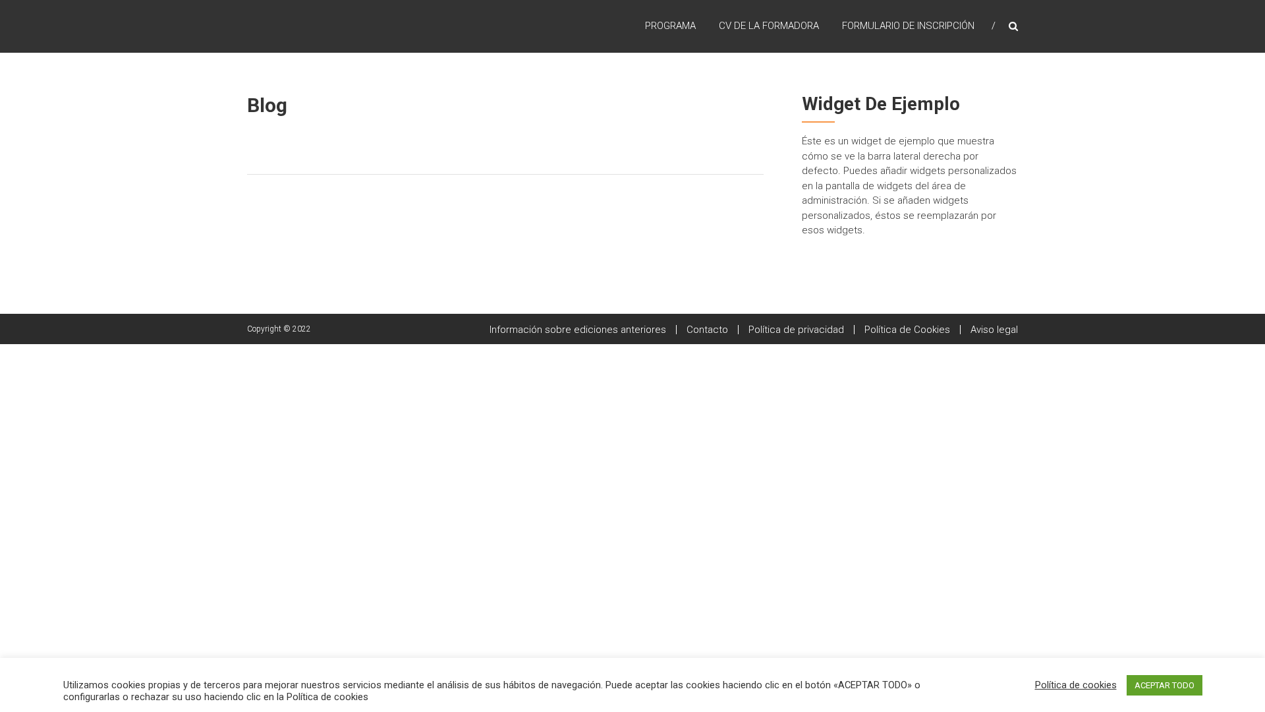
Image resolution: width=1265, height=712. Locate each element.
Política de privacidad (796, 330)
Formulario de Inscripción (908, 26)
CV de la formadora (769, 26)
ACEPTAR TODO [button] (1165, 685)
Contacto (707, 330)
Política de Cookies (907, 330)
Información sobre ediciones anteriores (578, 330)
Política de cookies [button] (1076, 685)
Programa (670, 26)
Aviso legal (994, 330)
